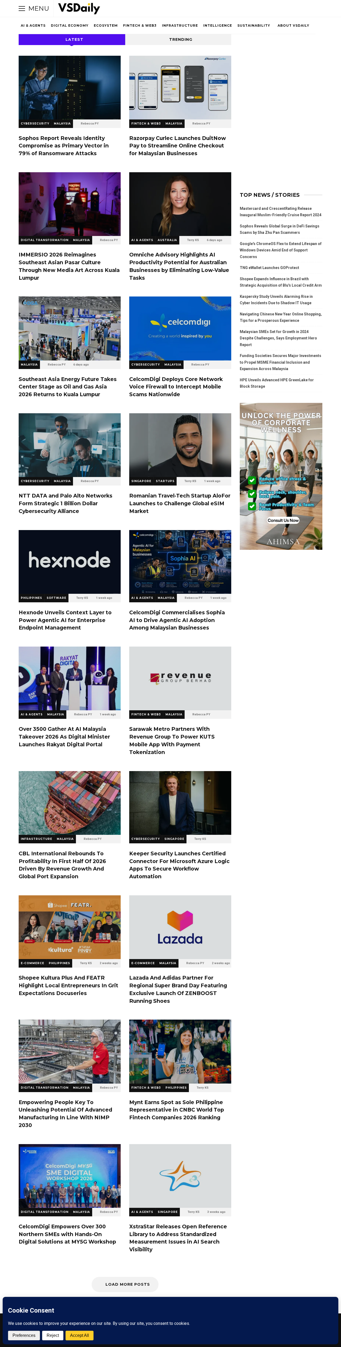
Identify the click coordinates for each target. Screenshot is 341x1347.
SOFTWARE (56, 598)
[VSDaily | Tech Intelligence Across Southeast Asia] (79, 9)
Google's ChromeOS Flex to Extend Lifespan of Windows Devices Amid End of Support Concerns (281, 250)
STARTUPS (165, 481)
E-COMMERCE (32, 963)
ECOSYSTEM (106, 25)
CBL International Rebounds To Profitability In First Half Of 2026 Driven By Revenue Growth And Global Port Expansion (70, 803)
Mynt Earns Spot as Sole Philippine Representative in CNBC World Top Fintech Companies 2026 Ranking (180, 1051)
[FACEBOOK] (282, 8)
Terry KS (193, 240)
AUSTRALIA (167, 240)
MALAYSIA (62, 123)
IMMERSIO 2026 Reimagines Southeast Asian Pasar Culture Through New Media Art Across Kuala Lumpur (70, 204)
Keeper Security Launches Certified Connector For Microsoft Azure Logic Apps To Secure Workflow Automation (180, 803)
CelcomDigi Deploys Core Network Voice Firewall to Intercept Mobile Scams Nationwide (180, 328)
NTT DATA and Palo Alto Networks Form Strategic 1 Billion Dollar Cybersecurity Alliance (70, 445)
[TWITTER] (274, 8)
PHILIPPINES (31, 598)
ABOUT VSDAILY (293, 25)
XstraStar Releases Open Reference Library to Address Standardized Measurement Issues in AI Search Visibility (180, 1176)
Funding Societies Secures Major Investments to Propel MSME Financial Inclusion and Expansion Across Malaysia (280, 362)
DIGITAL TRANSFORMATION (44, 240)
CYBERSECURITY (35, 123)
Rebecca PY (90, 123)
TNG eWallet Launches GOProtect (269, 268)
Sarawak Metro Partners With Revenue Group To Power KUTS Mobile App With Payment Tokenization (180, 678)
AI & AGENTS (33, 25)
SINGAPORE (141, 481)
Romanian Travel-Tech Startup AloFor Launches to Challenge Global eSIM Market (180, 445)
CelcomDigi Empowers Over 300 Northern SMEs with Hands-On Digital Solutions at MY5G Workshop (70, 1176)
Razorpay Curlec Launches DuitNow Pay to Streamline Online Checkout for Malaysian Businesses (180, 87)
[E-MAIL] (304, 8)
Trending (180, 39)
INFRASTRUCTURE (180, 25)
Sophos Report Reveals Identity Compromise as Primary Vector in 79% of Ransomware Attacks (70, 87)
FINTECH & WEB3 (140, 25)
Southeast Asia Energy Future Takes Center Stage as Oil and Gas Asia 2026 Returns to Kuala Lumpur (70, 328)
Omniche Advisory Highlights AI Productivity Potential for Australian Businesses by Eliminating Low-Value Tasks (180, 204)
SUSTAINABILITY (253, 25)
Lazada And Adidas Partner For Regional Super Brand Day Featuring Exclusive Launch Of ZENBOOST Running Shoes (180, 927)
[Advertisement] (281, 70)
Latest (74, 39)
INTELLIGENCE (217, 25)
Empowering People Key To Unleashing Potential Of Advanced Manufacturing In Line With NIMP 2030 (70, 1051)
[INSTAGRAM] (289, 8)
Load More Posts (127, 1284)
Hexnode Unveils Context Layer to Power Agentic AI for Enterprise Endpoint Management (70, 562)
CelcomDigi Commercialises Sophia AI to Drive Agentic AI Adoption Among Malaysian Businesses (180, 562)
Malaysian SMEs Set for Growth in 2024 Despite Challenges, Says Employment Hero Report (278, 338)
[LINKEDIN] (297, 8)
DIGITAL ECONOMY (69, 25)
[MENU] (22, 8)
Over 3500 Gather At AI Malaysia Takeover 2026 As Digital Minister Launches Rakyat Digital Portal (70, 678)
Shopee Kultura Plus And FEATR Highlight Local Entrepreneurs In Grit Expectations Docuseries (70, 927)
